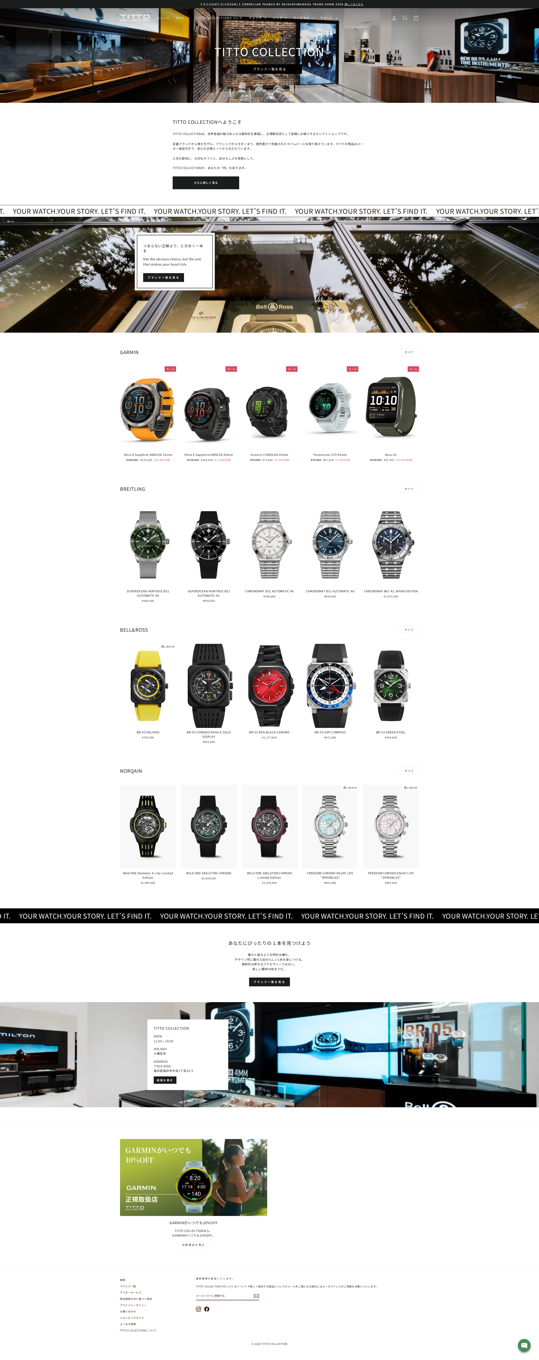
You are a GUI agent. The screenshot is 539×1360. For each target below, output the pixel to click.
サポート (327, 18)
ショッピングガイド (132, 1317)
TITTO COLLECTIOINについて (138, 1330)
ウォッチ (256, 18)
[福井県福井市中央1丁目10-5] (269, 1054)
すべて (409, 352)
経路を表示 (165, 1080)
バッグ (278, 18)
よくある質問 (128, 1324)
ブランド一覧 (128, 1286)
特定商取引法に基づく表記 (136, 1298)
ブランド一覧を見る (164, 277)
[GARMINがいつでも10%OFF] (193, 1177)
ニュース (163, 18)
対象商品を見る (193, 1244)
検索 (122, 1280)
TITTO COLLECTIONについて (219, 18)
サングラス (302, 18)
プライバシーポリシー (133, 1305)
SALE (181, 18)
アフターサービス (130, 1292)
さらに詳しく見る (206, 183)
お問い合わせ (128, 1311)
